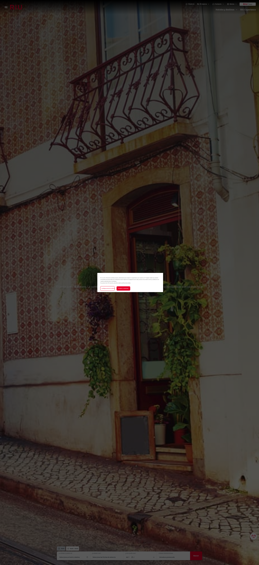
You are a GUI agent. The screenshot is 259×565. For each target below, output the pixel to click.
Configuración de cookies (108, 288)
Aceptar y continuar (123, 288)
